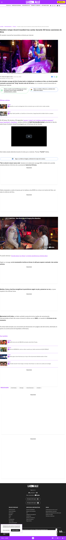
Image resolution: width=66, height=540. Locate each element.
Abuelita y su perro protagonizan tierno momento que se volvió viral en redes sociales (29, 106)
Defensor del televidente (31, 511)
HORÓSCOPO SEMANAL (16, 5)
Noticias (9, 340)
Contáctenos (28, 516)
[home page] (33, 2)
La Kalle (1, 26)
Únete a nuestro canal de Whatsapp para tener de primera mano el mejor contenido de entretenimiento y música (15, 90)
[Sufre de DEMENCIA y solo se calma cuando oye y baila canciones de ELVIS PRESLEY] (3, 349)
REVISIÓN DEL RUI (26, 5)
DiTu (9, 517)
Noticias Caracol (12, 509)
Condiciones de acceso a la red (51, 509)
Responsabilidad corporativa (51, 511)
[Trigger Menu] (2, 2)
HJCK (10, 516)
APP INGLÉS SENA (45, 5)
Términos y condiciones (50, 516)
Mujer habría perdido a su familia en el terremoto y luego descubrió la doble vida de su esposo (31, 113)
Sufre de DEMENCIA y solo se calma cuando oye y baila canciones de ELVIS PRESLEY (29, 349)
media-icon (33, 538)
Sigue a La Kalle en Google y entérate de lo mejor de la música (30, 158)
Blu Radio (10, 514)
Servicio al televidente (30, 509)
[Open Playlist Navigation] (64, 538)
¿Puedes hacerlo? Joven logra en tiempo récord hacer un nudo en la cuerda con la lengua (30, 363)
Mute (52, 538)
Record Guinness (30, 387)
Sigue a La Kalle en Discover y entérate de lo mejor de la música (44, 89)
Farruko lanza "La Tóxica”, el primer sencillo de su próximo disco (29, 256)
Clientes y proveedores (30, 517)
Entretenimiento (8, 26)
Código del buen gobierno (31, 514)
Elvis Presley (13, 387)
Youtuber (39, 387)
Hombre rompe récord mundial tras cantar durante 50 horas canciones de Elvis (33, 26)
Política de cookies (49, 514)
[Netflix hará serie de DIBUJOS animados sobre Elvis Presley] (3, 342)
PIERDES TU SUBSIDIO (35, 5)
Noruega (21, 387)
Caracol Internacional (13, 522)
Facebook (52, 77)
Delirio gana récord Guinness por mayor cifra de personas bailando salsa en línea (28, 356)
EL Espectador (11, 519)
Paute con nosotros (29, 519)
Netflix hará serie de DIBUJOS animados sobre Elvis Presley (23, 342)
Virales (14, 26)
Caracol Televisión (12, 511)
